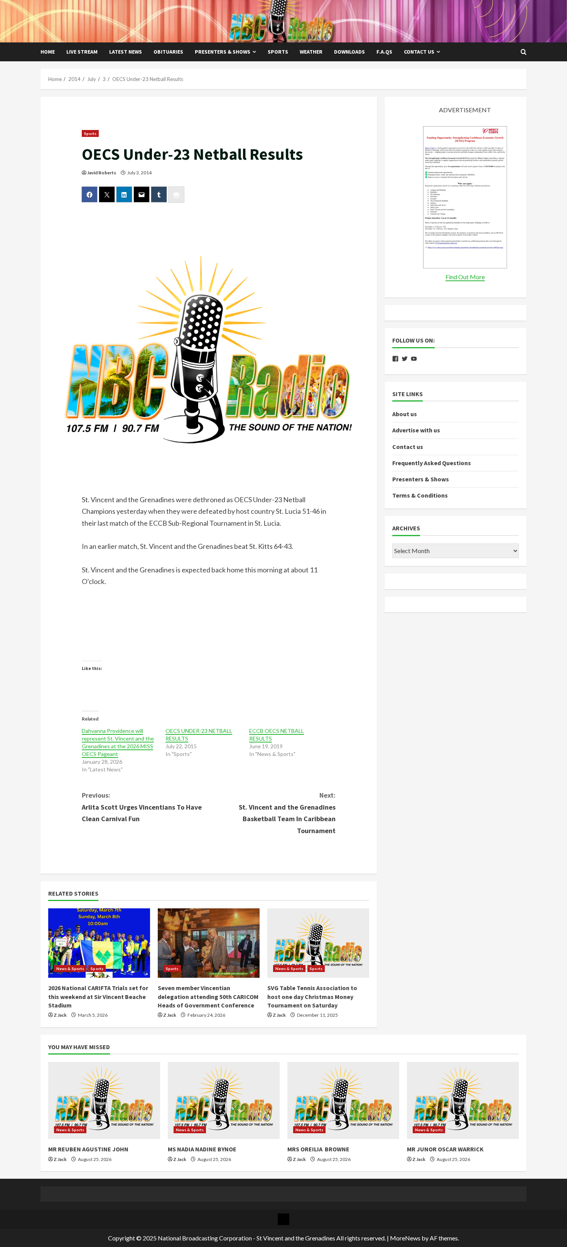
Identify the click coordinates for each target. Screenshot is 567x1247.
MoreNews (405, 1238)
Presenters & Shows (222, 51)
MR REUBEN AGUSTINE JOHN (88, 1149)
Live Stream (82, 51)
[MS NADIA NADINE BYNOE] (224, 1100)
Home (47, 51)
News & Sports (70, 968)
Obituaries (168, 51)
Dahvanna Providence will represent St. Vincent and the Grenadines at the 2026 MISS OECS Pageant (118, 742)
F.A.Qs (384, 51)
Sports (278, 51)
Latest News (125, 51)
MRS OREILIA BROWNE (318, 1149)
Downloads (349, 51)
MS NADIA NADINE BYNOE (202, 1149)
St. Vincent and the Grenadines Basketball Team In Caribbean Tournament (287, 813)
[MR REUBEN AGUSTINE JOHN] (104, 1100)
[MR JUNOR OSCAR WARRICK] (463, 1100)
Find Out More (465, 276)
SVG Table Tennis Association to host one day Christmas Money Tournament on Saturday (312, 996)
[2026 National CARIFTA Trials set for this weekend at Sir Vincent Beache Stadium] (99, 943)
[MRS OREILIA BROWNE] (343, 1100)
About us (404, 414)
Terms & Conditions (420, 495)
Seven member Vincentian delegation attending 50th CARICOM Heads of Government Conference (208, 996)
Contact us (419, 51)
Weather (311, 51)
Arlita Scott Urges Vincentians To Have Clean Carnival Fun (142, 807)
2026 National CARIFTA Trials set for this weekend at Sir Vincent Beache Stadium (98, 996)
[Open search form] (523, 52)
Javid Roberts (101, 172)
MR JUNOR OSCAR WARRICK (445, 1149)
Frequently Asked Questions (431, 463)
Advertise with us (416, 430)
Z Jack (60, 1015)
